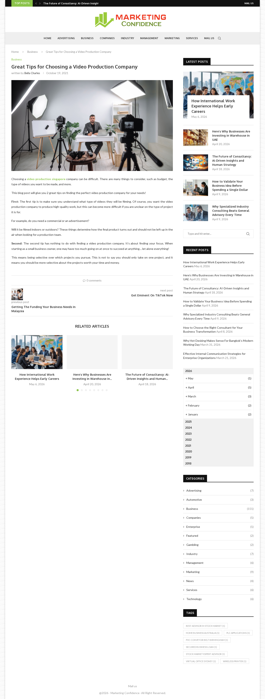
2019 (188, 457)
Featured (220, 535)
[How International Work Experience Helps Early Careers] (37, 352)
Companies (107, 38)
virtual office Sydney (201, 661)
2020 (188, 451)
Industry (127, 38)
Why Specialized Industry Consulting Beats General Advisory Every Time (230, 210)
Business (87, 38)
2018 (188, 463)
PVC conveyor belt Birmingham (207, 640)
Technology (220, 599)
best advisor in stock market (205, 625)
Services (192, 38)
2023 (188, 433)
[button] (36, 3)
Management (149, 38)
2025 (188, 421)
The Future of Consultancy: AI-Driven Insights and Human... (80, 3)
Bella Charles (32, 73)
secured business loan (201, 647)
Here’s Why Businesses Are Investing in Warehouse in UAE (231, 135)
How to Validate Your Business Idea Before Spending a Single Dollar (230, 185)
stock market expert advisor (205, 654)
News (220, 581)
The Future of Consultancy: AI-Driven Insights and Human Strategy (232, 160)
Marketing (172, 38)
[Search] (219, 38)
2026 (188, 371)
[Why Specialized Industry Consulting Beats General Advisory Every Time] (195, 213)
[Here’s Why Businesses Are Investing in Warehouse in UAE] (92, 352)
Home (47, 38)
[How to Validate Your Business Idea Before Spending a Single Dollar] (195, 187)
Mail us (249, 3)
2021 (188, 445)
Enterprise (220, 526)
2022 (188, 439)
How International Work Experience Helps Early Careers (213, 106)
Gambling (220, 544)
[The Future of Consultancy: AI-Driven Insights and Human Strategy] (147, 352)
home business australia (202, 633)
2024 (188, 427)
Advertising (66, 38)
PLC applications (238, 633)
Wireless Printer (234, 661)
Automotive (220, 499)
